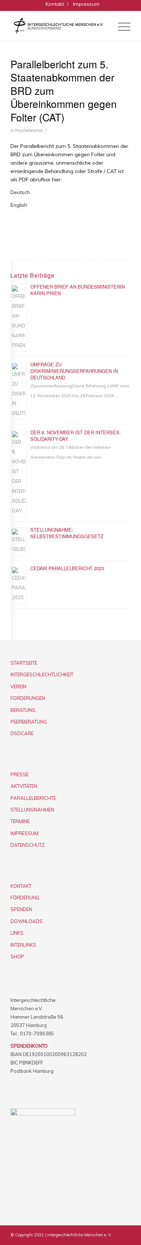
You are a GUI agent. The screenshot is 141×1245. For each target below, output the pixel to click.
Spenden (21, 909)
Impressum (24, 833)
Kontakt (20, 886)
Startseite (23, 663)
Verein (18, 686)
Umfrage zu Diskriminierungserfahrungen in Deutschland (74, 371)
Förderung (24, 897)
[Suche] (104, 26)
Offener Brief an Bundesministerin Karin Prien (77, 290)
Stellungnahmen (32, 810)
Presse (19, 774)
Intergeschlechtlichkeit (41, 674)
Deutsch (20, 192)
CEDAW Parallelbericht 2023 (67, 568)
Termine (20, 821)
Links (17, 933)
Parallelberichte (29, 130)
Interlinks (23, 945)
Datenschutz (27, 845)
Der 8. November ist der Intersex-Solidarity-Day (75, 435)
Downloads (26, 921)
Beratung (22, 710)
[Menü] (121, 26)
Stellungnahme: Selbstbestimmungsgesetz (66, 533)
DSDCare (22, 733)
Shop (17, 956)
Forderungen (27, 698)
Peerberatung (28, 722)
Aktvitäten (23, 786)
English (18, 205)
